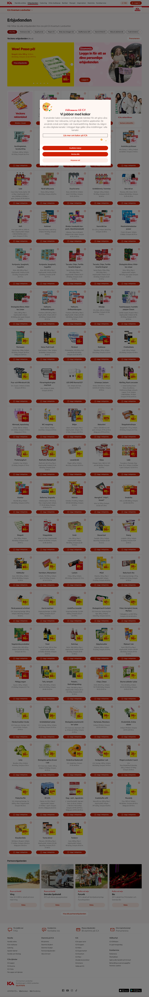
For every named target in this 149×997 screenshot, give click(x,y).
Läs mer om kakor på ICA (75, 135)
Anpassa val (75, 160)
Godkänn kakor (75, 148)
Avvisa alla (75, 154)
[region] (75, 133)
